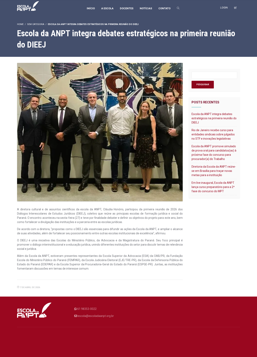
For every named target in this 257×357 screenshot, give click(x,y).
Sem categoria (35, 24)
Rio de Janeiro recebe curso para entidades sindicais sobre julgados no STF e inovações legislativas (213, 134)
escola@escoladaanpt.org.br (96, 316)
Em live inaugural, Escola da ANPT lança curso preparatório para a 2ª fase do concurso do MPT (213, 187)
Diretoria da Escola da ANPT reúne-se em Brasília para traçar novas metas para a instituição (214, 171)
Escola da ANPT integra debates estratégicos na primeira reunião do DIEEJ (214, 118)
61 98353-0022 (87, 308)
